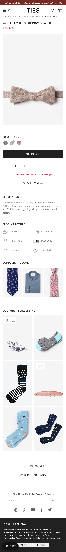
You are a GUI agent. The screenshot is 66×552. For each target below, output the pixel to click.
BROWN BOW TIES (30, 17)
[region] (33, 79)
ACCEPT (24, 545)
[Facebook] (42, 510)
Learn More (59, 3)
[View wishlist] (53, 9)
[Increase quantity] (24, 166)
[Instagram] (16, 510)
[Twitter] (50, 510)
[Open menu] (4, 9)
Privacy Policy (35, 538)
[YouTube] (33, 510)
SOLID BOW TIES (48, 17)
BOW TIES (16, 17)
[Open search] (9, 9)
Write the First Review (33, 474)
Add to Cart (33, 153)
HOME (6, 17)
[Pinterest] (24, 510)
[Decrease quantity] (6, 166)
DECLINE (41, 545)
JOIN (52, 500)
